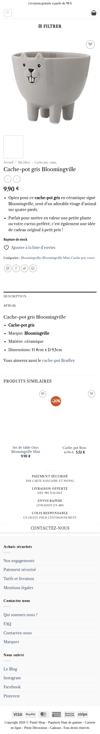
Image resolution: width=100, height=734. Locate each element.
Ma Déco (24, 162)
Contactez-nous (17, 633)
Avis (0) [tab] (9, 305)
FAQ (7, 624)
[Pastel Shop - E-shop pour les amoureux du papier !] (50, 13)
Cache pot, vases (45, 162)
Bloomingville (31, 258)
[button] (8, 13)
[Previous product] (16, 179)
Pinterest (11, 696)
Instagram (12, 678)
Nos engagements (18, 560)
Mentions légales (18, 587)
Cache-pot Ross (74, 448)
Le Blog (10, 669)
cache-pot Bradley (58, 360)
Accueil (8, 162)
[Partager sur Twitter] (24, 268)
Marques (11, 641)
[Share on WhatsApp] (8, 268)
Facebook (12, 687)
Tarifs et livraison (18, 578)
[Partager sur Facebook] (16, 268)
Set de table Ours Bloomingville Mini (25, 450)
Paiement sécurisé (19, 569)
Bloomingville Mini (56, 258)
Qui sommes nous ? (20, 614)
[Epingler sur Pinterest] (33, 268)
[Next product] (7, 179)
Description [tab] (15, 296)
